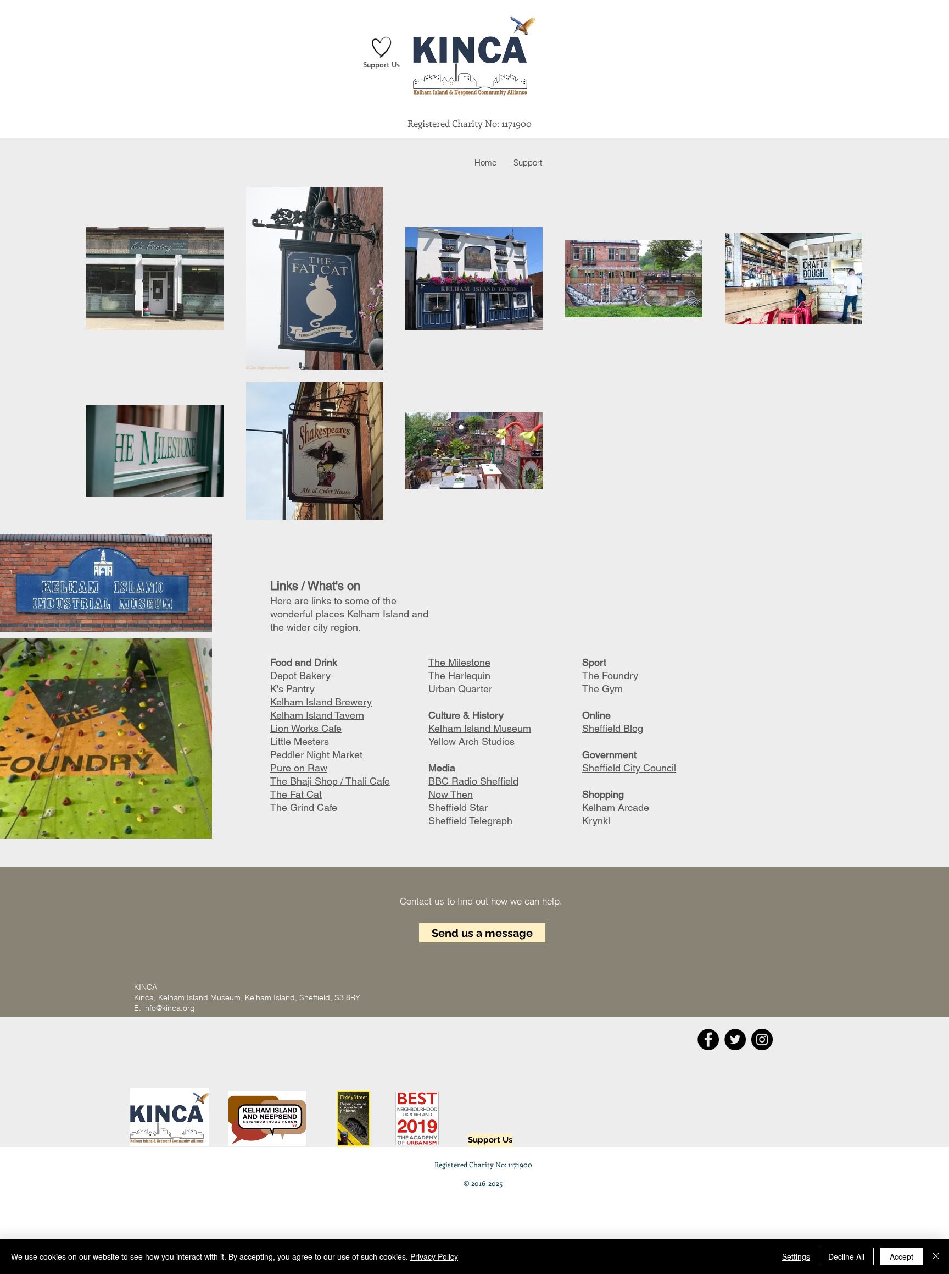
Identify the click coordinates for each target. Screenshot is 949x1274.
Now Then (450, 794)
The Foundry (610, 675)
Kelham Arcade (615, 807)
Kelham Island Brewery (321, 702)
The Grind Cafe (303, 807)
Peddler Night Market (316, 754)
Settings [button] (796, 1256)
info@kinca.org (169, 1008)
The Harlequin (459, 675)
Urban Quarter (460, 688)
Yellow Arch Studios (471, 741)
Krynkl (596, 820)
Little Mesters (299, 741)
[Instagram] (762, 1039)
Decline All (846, 1256)
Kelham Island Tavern (317, 715)
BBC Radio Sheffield (473, 781)
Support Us (381, 64)
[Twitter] (735, 1039)
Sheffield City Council (629, 768)
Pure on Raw (298, 768)
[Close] (935, 1256)
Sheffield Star (458, 807)
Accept (901, 1256)
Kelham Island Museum (479, 728)
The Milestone (459, 662)
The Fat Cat (296, 794)
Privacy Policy (434, 1256)
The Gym (602, 688)
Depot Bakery (300, 675)
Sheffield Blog (612, 728)
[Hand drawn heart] (382, 47)
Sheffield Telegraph (470, 820)
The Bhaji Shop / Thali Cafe (330, 781)
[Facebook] (708, 1039)
